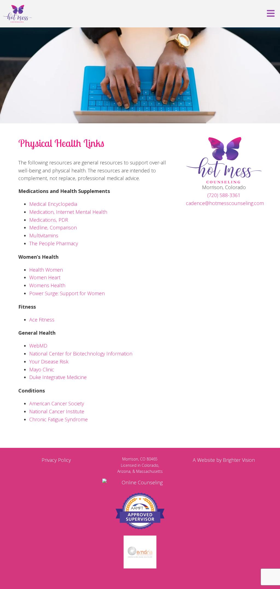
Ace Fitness (41, 319)
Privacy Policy (56, 460)
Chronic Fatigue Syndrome (58, 419)
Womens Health (47, 285)
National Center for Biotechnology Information (80, 353)
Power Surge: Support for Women (67, 293)
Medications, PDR (48, 220)
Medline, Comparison (53, 227)
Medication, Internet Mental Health (68, 212)
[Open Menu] (271, 14)
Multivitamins (43, 235)
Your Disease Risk (48, 361)
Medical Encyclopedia (53, 204)
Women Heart (44, 277)
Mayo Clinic (41, 369)
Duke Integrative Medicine (58, 377)
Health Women (46, 269)
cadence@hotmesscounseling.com (225, 203)
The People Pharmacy (53, 243)
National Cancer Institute (56, 411)
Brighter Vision (239, 460)
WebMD (38, 345)
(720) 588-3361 (223, 195)
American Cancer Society (56, 403)
